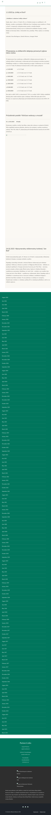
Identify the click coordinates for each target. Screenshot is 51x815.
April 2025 (4, 345)
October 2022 (5, 447)
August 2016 (5, 685)
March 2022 (5, 473)
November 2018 (6, 590)
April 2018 (4, 612)
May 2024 (4, 378)
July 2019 (4, 564)
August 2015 (5, 714)
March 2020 (5, 535)
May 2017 (4, 652)
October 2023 (5, 403)
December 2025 (6, 323)
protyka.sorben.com (25, 754)
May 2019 (4, 572)
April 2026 (4, 308)
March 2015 (5, 732)
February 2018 (5, 619)
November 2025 (6, 326)
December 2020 (6, 513)
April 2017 (4, 656)
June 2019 (4, 568)
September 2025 (6, 330)
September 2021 (6, 491)
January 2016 (5, 703)
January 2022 (5, 480)
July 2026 (4, 301)
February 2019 (5, 582)
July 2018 (4, 604)
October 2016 (5, 678)
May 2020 (4, 528)
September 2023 (6, 407)
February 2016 (5, 700)
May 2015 (4, 725)
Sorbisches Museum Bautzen (12, 811)
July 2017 (4, 645)
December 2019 (6, 546)
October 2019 (5, 553)
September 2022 (6, 451)
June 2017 (4, 648)
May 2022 (4, 465)
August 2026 (5, 297)
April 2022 (4, 469)
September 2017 (6, 637)
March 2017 (5, 659)
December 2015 (6, 707)
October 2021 (5, 487)
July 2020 (4, 520)
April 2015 (4, 729)
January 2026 (5, 319)
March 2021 (5, 506)
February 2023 (5, 432)
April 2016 (4, 692)
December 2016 (6, 670)
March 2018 (5, 615)
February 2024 (5, 389)
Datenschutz (42, 812)
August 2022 (5, 454)
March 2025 (5, 348)
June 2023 (4, 418)
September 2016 (6, 681)
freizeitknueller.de (25, 759)
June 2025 (4, 337)
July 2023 (4, 414)
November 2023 (6, 400)
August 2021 (5, 495)
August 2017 (5, 641)
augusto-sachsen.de (25, 748)
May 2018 (4, 608)
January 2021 (5, 509)
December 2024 (6, 356)
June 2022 (4, 462)
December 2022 (6, 440)
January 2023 (5, 436)
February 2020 (5, 539)
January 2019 (5, 586)
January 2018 (5, 623)
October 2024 (5, 363)
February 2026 (5, 315)
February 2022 (5, 476)
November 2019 (6, 550)
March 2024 (5, 385)
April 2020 (4, 531)
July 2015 (4, 718)
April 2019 (4, 575)
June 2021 (4, 498)
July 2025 (4, 334)
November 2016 (6, 674)
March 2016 (5, 696)
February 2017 (5, 663)
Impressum (35, 812)
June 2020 (4, 524)
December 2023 (6, 396)
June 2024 (4, 374)
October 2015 (5, 711)
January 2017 (5, 667)
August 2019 (5, 561)
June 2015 (4, 721)
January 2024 (5, 392)
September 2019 (6, 557)
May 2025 (4, 341)
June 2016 (4, 689)
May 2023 (4, 422)
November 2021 (6, 484)
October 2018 (5, 593)
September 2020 (6, 517)
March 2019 (5, 579)
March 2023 (5, 429)
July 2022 (4, 458)
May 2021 (4, 502)
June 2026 (4, 304)
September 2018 (6, 597)
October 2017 (5, 634)
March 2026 (5, 312)
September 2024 (6, 367)
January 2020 (5, 542)
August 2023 (5, 411)
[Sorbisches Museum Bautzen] (22, 3)
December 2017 (6, 626)
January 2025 (5, 352)
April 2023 (4, 425)
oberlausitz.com (25, 762)
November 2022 (6, 443)
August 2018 (5, 601)
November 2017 (6, 630)
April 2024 (4, 381)
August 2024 (5, 370)
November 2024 (6, 359)
